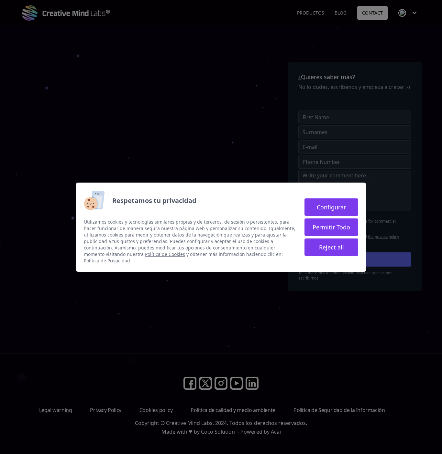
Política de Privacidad (107, 261)
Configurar (331, 207)
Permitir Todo (331, 227)
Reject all (331, 247)
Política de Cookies (165, 254)
